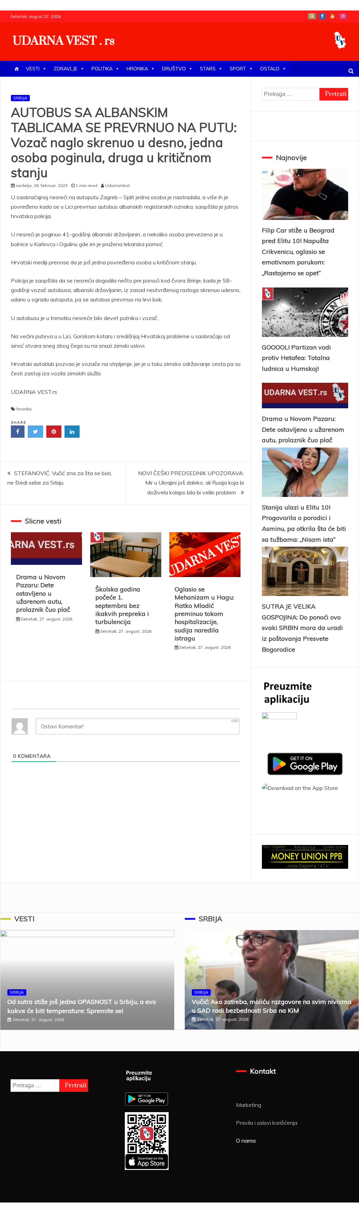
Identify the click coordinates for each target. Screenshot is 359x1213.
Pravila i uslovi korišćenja (266, 1122)
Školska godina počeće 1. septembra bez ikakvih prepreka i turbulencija (122, 605)
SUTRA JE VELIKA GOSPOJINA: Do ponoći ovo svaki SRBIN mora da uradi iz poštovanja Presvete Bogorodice (302, 627)
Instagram (343, 16)
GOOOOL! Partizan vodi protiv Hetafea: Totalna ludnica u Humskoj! (296, 358)
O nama (246, 1140)
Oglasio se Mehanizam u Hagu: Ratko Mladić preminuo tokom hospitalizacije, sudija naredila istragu (204, 613)
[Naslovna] (16, 69)
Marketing (248, 1104)
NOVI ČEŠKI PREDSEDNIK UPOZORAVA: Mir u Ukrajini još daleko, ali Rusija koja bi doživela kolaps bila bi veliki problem (191, 482)
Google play (312, 16)
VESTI (33, 68)
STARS (208, 68)
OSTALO (269, 68)
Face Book (322, 16)
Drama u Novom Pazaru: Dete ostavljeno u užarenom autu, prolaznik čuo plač (43, 593)
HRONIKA (137, 68)
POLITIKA (102, 68)
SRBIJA (20, 97)
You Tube (332, 16)
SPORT (238, 68)
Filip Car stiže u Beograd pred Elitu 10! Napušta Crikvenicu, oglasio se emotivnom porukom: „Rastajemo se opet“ (298, 251)
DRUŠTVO (174, 68)
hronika (24, 408)
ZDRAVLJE (65, 68)
